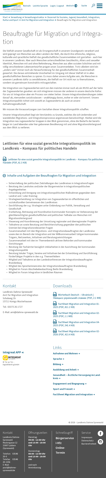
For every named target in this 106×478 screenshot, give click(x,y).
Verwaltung (16, 17)
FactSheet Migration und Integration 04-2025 (76, 324)
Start (5, 17)
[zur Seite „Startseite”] (13, 7)
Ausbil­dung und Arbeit (65, 369)
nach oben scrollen (99, 475)
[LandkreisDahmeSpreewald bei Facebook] (100, 433)
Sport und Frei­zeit (63, 389)
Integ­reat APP (12, 352)
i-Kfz (59, 443)
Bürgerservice (65, 438)
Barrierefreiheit (88, 443)
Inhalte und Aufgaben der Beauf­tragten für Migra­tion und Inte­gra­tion (51, 175)
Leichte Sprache (40, 5)
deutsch (70, 5)
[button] (99, 6)
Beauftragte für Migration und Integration (77, 20)
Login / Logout (57, 5)
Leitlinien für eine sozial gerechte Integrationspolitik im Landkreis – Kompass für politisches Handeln (53, 161)
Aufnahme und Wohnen (65, 353)
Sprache (57, 359)
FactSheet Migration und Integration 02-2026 (76, 333)
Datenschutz (87, 440)
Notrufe (27, 5)
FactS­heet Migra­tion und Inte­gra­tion (73, 394)
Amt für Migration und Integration (38, 20)
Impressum (86, 437)
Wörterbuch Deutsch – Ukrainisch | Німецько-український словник (73, 296)
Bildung (57, 364)
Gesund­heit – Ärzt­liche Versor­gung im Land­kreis (76, 376)
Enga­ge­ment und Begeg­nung (68, 383)
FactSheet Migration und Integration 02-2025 (76, 314)
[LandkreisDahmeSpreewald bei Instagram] (100, 442)
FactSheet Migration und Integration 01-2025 (76, 305)
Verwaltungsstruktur (34, 17)
